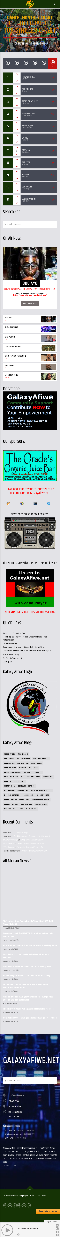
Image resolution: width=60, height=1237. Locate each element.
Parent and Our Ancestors (16, 799)
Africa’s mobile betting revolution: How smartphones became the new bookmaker (28, 998)
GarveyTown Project (10, 643)
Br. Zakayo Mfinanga (10, 839)
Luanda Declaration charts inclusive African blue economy (26, 956)
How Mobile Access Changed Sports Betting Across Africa (30, 1018)
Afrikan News (25, 767)
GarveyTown (19, 781)
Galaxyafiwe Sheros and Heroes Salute (30, 843)
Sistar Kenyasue (8, 843)
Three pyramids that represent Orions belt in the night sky (24, 647)
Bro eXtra (10, 365)
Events (7, 781)
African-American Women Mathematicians (23, 763)
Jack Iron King (11, 375)
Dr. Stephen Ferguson (15, 356)
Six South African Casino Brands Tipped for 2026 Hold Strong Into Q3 (28, 923)
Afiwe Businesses (40, 758)
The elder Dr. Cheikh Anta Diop (14, 633)
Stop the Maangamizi (14, 808)
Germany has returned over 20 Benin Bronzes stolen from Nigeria (27, 650)
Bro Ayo (8, 318)
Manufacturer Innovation (16, 790)
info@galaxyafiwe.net (16, 1106)
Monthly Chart (37, 18)
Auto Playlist (11, 327)
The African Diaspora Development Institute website (32, 836)
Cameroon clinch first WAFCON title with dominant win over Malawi (28, 935)
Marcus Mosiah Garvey (11, 654)
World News (31, 808)
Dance (13, 18)
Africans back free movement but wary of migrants (27, 966)
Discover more (8, 1165)
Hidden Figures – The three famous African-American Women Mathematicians (25, 638)
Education (48, 777)
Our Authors (43, 795)
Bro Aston (10, 337)
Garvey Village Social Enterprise (19, 786)
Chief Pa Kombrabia (13, 772)
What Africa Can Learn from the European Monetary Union (30, 945)
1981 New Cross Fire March (16, 754)
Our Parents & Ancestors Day (13, 658)
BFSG (36, 767)
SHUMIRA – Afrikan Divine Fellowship (33, 851)
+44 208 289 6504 (27, 1130)
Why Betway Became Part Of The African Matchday (26, 975)
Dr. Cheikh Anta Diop (30, 777)
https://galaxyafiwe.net (16, 1095)
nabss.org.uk (28, 795)
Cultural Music (11, 777)
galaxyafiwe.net (31, 1060)
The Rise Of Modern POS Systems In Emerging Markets (28, 1009)
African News (10, 767)
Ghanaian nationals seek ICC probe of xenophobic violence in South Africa (26, 986)
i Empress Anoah (13, 346)
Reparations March (40, 799)
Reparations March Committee (18, 804)
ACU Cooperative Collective (17, 758)
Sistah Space (7, 661)
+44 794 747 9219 (14, 1101)
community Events (33, 772)
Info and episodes (30, 303)
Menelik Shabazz (12, 795)
